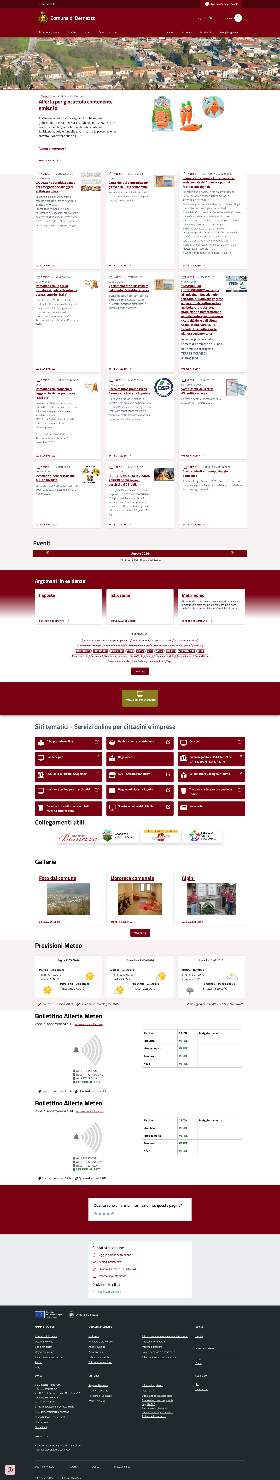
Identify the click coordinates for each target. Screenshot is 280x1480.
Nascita (159, 650)
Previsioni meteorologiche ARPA (99, 1004)
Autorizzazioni (95, 1352)
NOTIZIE (47, 96)
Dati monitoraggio (44, 1466)
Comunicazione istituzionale (166, 645)
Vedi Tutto (140, 933)
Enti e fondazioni (44, 1347)
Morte (150, 650)
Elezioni (197, 645)
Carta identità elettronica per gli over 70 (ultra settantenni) (129, 184)
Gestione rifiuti (83, 650)
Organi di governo (44, 1352)
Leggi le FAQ (148, 1404)
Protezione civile (80, 656)
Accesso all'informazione (95, 640)
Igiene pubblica (100, 650)
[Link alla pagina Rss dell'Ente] (197, 1385)
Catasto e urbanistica (99, 1357)
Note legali (148, 1390)
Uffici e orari (41, 1422)
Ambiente (93, 1336)
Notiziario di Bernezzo (100, 1396)
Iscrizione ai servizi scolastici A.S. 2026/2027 (55, 478)
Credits (95, 1466)
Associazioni (180, 640)
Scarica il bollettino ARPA (56, 1091)
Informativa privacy (152, 1385)
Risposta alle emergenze (116, 656)
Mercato (140, 650)
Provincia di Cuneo (98, 1390)
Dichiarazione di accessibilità (157, 1396)
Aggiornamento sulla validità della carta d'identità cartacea (129, 288)
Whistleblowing (96, 1401)
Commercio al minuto (114, 645)
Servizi (87, 32)
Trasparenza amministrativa (121, 661)
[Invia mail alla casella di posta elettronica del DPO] (62, 1446)
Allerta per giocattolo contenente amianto (76, 104)
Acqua (113, 640)
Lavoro (130, 650)
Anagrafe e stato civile (100, 1341)
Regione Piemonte (46, 4)
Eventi (198, 1363)
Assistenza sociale (162, 640)
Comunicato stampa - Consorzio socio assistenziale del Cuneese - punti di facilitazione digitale (209, 182)
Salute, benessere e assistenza (158, 1352)
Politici (38, 1362)
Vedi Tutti (140, 671)
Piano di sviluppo (186, 650)
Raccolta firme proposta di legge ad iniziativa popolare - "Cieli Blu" (56, 393)
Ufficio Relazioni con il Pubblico (51, 1417)
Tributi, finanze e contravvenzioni (159, 1357)
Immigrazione (117, 650)
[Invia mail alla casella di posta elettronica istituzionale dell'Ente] (58, 1406)
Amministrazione (49, 32)
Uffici (37, 1367)
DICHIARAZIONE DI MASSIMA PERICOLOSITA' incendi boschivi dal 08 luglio (129, 480)
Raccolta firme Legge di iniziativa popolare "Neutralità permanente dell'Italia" (56, 290)
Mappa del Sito (122, 1466)
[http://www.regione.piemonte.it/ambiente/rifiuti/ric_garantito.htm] (160, 836)
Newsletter (201, 1389)
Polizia (201, 650)
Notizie (199, 1336)
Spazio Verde (136, 656)
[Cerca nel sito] (237, 18)
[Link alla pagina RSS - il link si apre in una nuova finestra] (211, 18)
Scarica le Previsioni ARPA (57, 1004)
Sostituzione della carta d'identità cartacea (197, 391)
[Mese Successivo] (232, 553)
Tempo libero (201, 656)
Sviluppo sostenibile (164, 656)
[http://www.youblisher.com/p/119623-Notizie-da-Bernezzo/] (78, 838)
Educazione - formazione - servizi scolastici (165, 1336)
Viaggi (169, 661)
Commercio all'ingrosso (90, 645)
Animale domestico (141, 640)
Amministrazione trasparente (157, 1400)
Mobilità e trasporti (152, 1347)
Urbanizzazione (156, 661)
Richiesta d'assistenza (154, 1416)
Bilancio (193, 640)
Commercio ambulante (139, 645)
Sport (148, 656)
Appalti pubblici (96, 1347)
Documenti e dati (44, 1341)
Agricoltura (124, 640)
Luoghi (199, 1358)
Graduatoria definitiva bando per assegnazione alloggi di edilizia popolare (55, 186)
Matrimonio (206, 32)
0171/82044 (52, 1397)
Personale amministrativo (49, 1357)
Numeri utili (41, 1427)
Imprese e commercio (153, 1341)
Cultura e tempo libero (100, 1362)
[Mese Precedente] (47, 553)
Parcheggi (170, 650)
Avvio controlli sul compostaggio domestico (205, 473)
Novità (72, 32)
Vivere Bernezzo (109, 32)
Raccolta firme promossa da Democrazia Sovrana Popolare (129, 391)
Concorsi (187, 645)
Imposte (170, 32)
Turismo (142, 661)
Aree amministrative (46, 1336)
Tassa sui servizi (184, 656)
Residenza (96, 656)
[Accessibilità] (10, 1469)
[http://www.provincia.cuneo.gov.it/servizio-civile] (202, 836)
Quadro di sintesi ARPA (92, 1091)
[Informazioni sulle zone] (88, 1024)
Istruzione (187, 32)
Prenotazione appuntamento (157, 1412)
